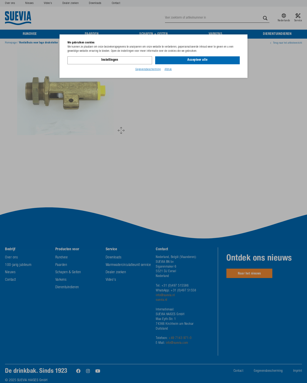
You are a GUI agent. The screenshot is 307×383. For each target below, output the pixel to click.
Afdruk (168, 69)
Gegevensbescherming (148, 69)
